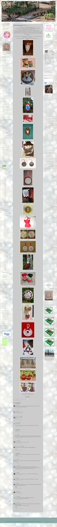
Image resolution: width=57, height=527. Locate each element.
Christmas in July (52, 197)
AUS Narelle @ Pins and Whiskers (6, 100)
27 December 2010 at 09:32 (18, 508)
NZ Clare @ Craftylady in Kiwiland (5, 134)
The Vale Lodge (46, 273)
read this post (46, 68)
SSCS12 (50, 267)
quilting (49, 249)
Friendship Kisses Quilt (5, 284)
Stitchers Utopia (50, 269)
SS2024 (54, 265)
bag (46, 179)
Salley (52, 253)
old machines (49, 242)
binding (48, 180)
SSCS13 (52, 267)
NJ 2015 (51, 241)
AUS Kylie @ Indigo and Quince (6, 84)
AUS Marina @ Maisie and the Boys (6, 97)
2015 (4, 193)
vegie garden (53, 276)
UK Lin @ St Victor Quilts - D (49, 135)
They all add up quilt (50, 273)
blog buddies (51, 181)
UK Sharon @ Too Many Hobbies (6, 141)
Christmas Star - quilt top (5, 316)
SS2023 (51, 265)
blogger (54, 182)
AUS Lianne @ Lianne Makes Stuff (6, 86)
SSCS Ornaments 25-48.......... (6, 214)
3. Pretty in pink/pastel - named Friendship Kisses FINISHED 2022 (49, 161)
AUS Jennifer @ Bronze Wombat (6, 77)
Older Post (41, 514)
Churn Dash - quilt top (5, 303)
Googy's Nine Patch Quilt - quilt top (6, 306)
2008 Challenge (52, 175)
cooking (46, 200)
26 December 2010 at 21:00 (18, 456)
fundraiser (52, 216)
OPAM (52, 242)
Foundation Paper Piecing (48, 214)
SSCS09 (54, 266)
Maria (16, 410)
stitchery (53, 269)
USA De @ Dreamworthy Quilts (49, 138)
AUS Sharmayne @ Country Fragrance (6, 105)
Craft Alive (49, 201)
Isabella (16, 404)
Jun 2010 (5, 258)
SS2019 (45, 265)
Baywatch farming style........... (6, 221)
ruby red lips (46, 253)
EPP (51, 207)
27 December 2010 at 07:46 (18, 499)
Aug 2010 (5, 256)
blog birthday (48, 181)
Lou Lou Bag (53, 230)
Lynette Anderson (53, 231)
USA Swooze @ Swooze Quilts (49, 153)
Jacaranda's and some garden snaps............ (7, 243)
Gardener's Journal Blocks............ (6, 234)
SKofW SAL (53, 262)
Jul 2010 (5, 257)
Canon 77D (48, 188)
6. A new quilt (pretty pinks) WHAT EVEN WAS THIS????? (49, 166)
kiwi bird (46, 227)
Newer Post (15, 514)
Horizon (54, 223)
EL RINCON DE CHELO (18, 446)
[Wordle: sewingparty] (48, 302)
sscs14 (54, 267)
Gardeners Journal (47, 218)
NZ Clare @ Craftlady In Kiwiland (49, 131)
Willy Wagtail (53, 278)
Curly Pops (47, 202)
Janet (16, 477)
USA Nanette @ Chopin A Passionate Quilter (49, 150)
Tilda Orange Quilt (4, 283)
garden (54, 217)
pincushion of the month (47, 245)
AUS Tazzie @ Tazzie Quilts (6, 109)
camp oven (49, 186)
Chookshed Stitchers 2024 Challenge (50, 194)
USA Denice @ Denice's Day (6, 149)
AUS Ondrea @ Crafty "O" (5, 101)
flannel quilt (48, 212)
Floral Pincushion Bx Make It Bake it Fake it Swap (6, 328)
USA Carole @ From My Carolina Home (6, 145)
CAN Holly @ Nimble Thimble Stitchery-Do (6, 114)
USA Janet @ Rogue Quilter (6, 152)
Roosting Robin (53, 251)
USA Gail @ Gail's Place (5, 150)
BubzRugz (16, 502)
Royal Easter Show (53, 252)
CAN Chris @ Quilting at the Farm (6, 111)
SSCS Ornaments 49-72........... (6, 211)
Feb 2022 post (46, 43)
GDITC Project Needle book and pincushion (6, 323)
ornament (17, 400)
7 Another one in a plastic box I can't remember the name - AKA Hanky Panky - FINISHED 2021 (49, 169)
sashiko (48, 255)
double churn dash (51, 205)
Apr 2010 (5, 261)
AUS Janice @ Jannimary (5, 73)
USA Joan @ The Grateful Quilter (49, 145)
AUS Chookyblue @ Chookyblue (49, 98)
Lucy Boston (47, 231)
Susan (16, 459)
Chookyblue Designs (52, 195)
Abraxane (49, 176)
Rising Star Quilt (4, 292)
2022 (4, 184)
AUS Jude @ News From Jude (48, 107)
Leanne (16, 472)
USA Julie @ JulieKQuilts (48, 146)
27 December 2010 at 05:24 (18, 493)
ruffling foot (51, 253)
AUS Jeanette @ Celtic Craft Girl (6, 74)
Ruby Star (48, 253)
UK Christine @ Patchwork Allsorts (5, 139)
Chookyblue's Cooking (47, 196)
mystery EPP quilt (47, 237)
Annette (51, 178)
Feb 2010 (5, 264)
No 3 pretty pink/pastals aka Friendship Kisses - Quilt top (6, 313)
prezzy (52, 247)
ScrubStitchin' (51, 257)
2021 (4, 185)
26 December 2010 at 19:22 (18, 419)
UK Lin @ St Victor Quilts (5, 140)
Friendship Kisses (49, 216)
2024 (4, 181)
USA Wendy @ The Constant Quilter (6, 163)
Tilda (48, 274)
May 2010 (5, 260)
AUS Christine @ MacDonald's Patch (6, 68)
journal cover (46, 226)
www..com (4, 338)
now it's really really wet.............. (6, 250)
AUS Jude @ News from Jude (6, 82)
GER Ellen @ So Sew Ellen (5, 121)
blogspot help (49, 183)
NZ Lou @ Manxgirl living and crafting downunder (6, 136)
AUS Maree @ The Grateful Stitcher (6, 94)
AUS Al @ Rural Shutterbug (6, 60)
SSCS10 (19, 400)
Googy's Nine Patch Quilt (5, 289)
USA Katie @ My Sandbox (5, 157)
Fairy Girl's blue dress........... (7, 232)
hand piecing (49, 221)
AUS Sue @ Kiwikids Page (5, 106)
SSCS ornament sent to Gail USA (6, 317)
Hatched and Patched (50, 222)
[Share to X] (28, 399)
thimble (54, 273)
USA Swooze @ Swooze (5, 161)
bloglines (46, 183)
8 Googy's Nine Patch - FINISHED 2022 (49, 171)
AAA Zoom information (5, 59)
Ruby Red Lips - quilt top (5, 308)
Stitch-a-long (46, 269)
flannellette (51, 212)
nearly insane (53, 239)
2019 (4, 188)
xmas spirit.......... (6, 226)
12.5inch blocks (46, 175)
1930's (49, 175)
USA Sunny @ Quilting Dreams (49, 152)
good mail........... (6, 246)
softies (52, 263)
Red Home (46, 250)
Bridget (45, 186)
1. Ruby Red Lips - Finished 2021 (49, 158)
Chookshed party (47, 192)
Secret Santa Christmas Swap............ (7, 207)
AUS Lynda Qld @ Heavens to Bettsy (6, 90)
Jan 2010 (5, 265)
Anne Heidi (16, 465)
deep (47, 203)
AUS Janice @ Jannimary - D (48, 102)
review (45, 251)
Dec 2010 (5, 201)
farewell (45, 209)
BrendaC (54, 185)
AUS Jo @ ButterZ (4, 79)
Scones (50, 255)
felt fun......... (5, 225)
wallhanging (53, 277)
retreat (54, 250)
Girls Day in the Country (50, 219)
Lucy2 (49, 231)
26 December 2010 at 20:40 (18, 443)
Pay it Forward (50, 243)
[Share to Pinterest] (29, 399)
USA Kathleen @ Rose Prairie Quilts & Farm (6, 156)
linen (48, 229)
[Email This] (26, 399)
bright (47, 186)
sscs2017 (50, 268)
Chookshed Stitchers (52, 193)
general (51, 218)
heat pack (50, 223)
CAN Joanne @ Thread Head (6, 116)
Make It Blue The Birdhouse (51, 233)
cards (50, 188)
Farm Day (48, 209)
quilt (51, 248)
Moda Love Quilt (47, 236)
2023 (4, 182)
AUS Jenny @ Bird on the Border (6, 78)
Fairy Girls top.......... (6, 230)
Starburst (52, 268)
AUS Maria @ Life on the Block (6, 95)
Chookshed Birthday (51, 191)
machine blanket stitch (47, 232)
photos (50, 244)
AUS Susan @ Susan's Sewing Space (6, 108)
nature (46, 239)
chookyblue (46, 195)
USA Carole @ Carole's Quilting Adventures (6, 143)
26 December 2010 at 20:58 (18, 450)
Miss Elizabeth (51, 235)
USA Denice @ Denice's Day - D (49, 139)
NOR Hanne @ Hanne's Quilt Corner (6, 130)
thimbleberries (46, 274)
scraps (47, 256)
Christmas (47, 197)
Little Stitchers (49, 230)
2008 (4, 268)
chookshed (46, 191)
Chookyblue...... (51, 50)
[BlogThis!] (27, 399)
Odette (16, 483)
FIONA (16, 434)
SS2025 (45, 266)
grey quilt (52, 220)
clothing (49, 199)
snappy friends (46, 263)
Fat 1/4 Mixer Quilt (51, 210)
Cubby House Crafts (18, 416)
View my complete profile (48, 65)
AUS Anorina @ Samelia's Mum (6, 63)
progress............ (6, 248)
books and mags (50, 185)
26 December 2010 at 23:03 (18, 488)
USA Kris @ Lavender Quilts (48, 147)
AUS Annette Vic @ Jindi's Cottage (5, 62)
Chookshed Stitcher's (47, 193)
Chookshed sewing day (52, 192)
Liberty (45, 229)
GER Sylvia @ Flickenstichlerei (6, 124)
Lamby (50, 227)
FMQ (50, 213)
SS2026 (47, 266)
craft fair (52, 201)
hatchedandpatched (47, 223)
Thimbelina (17, 440)
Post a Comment (17, 510)
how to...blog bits (49, 224)
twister (54, 275)
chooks (54, 190)
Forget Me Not (53, 213)
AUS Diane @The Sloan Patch (6, 70)
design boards (46, 204)
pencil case (47, 244)
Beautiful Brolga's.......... (7, 222)
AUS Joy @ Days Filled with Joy (49, 106)
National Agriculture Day (51, 238)
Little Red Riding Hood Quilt (6, 293)
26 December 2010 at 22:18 (18, 480)
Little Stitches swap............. (7, 202)
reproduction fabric (49, 250)
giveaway (54, 219)
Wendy (16, 491)
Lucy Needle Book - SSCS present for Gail (6, 321)
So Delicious (49, 263)
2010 (4, 200)
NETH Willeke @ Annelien (5, 128)
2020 (4, 186)
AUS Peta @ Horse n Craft (5, 103)
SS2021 (47, 265)
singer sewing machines (47, 262)
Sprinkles (51, 264)
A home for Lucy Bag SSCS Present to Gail (5, 319)
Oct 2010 (5, 253)
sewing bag (53, 258)
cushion (50, 202)
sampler (54, 254)
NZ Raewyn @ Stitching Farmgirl (6, 137)
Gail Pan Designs (50, 217)
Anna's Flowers (48, 178)
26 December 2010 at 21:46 (18, 469)
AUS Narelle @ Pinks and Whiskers (49, 113)
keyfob (51, 226)
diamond (49, 204)
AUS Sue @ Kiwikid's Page (48, 115)
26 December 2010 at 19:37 (18, 426)
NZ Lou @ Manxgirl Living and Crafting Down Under (49, 133)
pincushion (53, 244)
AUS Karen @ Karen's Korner (6, 83)
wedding (45, 278)
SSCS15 (45, 268)
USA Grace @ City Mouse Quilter (6, 151)
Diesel (52, 204)
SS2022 (49, 265)
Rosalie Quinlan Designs (47, 252)
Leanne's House (53, 228)
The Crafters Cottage (48, 272)
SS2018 (54, 264)
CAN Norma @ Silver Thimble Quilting (6, 118)
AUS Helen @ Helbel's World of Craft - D (49, 101)
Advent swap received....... (7, 205)
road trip (50, 251)
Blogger (50, 521)
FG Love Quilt (4, 282)
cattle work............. (6, 239)
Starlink (54, 268)
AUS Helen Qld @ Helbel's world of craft (6, 72)
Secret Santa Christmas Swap (50, 258)
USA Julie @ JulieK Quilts (5, 154)
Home (28, 514)
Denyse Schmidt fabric (52, 203)
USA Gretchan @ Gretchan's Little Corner (49, 142)
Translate (50, 48)
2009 (4, 267)
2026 (4, 178)
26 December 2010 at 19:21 (18, 413)
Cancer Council (53, 186)
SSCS (49, 266)
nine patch (48, 241)
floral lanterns (47, 213)
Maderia (47, 233)
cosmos (48, 200)
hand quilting (53, 221)
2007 (4, 270)
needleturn (52, 240)
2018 (4, 189)
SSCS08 (51, 266)
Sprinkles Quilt (4, 294)
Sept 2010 (5, 254)
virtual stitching (50, 277)
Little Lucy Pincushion (5, 302)
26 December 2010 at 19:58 (18, 431)
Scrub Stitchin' (50, 256)
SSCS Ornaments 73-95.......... (6, 209)
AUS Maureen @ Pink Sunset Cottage (6, 99)
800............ (5, 217)
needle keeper (46, 240)
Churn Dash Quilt (4, 287)
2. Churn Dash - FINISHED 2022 (49, 159)
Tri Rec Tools (49, 275)
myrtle (54, 236)
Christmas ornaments (6, 229)
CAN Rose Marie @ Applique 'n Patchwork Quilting (6, 120)
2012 (4, 197)
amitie (50, 176)
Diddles (51, 204)
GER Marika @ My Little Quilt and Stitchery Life (6, 123)
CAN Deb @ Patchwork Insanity (6, 112)
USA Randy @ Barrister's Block (6, 159)
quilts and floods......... (6, 241)
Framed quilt (52, 214)
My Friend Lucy (51, 236)
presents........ (5, 204)
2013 (4, 196)
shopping (48, 260)
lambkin (48, 227)
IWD (54, 224)
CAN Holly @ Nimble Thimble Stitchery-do (49, 124)
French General (50, 215)
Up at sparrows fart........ (7, 238)
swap (48, 270)
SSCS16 (48, 268)
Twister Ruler (49, 276)
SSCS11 (48, 267)
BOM (49, 184)
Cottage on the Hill (52, 200)
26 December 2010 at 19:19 (18, 408)
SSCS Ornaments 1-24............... (6, 216)
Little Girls (50, 229)
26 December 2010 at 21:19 (18, 462)
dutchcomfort (17, 422)
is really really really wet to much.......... (7, 245)
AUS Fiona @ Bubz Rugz (48, 99)
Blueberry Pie (46, 184)
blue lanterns (53, 183)
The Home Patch (53, 272)
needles (49, 240)
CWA (52, 202)
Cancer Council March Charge (49, 187)
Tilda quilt (51, 274)
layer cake (49, 228)
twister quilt (46, 276)
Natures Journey (49, 239)
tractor (47, 275)
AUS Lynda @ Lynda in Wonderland (49, 111)
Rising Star (47, 251)
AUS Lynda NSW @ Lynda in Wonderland (6, 88)
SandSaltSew (46, 255)
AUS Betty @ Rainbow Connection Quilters (5, 65)
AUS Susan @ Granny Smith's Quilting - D (50, 117)
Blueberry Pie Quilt (4, 288)
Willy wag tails (49, 278)
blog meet (48, 182)
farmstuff (48, 210)
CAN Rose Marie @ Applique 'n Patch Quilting (49, 126)
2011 (4, 199)
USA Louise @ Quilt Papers (6, 158)
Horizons (46, 224)
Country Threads (46, 201)
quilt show (46, 249)
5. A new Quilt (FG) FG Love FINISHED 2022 (48, 164)
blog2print (51, 182)
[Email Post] (25, 399)
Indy (52, 224)
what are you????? (6, 235)
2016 (4, 192)
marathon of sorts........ (7, 223)
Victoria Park (46, 277)
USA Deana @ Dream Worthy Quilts (6, 147)
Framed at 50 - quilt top (5, 315)
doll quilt (47, 205)
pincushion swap (52, 245)
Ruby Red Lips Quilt (5, 298)
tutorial (52, 275)
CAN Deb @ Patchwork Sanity (49, 122)
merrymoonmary (43, 521)
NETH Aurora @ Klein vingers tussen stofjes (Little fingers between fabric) (6, 127)
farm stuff (51, 209)
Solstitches (16, 496)
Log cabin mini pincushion (5, 304)
